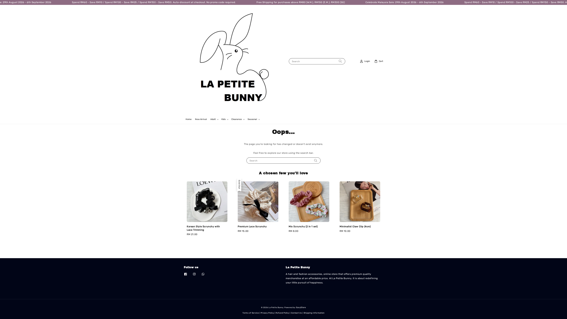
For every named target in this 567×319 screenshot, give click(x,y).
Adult (213, 119)
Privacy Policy (267, 313)
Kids (223, 119)
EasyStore (301, 307)
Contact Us (296, 313)
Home (189, 119)
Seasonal (252, 119)
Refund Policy (282, 313)
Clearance (236, 119)
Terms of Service (250, 313)
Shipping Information (314, 313)
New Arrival (201, 119)
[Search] (340, 61)
